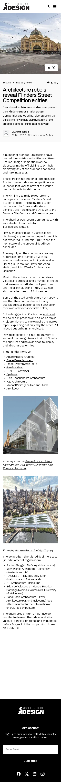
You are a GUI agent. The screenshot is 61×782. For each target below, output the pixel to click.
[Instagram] (42, 773)
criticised (49, 314)
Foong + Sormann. (14, 468)
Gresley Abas (14, 367)
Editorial (7, 82)
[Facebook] (18, 773)
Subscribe (30, 760)
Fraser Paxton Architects (21, 363)
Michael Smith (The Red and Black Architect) (27, 387)
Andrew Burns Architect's (31, 550)
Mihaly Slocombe (36, 464)
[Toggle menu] (55, 6)
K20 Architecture (16, 381)
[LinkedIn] (34, 773)
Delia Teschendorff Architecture (25, 378)
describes (18, 334)
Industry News (24, 82)
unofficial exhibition (15, 287)
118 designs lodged (15, 226)
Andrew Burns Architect (20, 356)
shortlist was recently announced (29, 219)
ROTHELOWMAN (17, 370)
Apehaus (11, 374)
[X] (26, 773)
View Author (46, 135)
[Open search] (48, 6)
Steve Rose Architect (19, 360)
